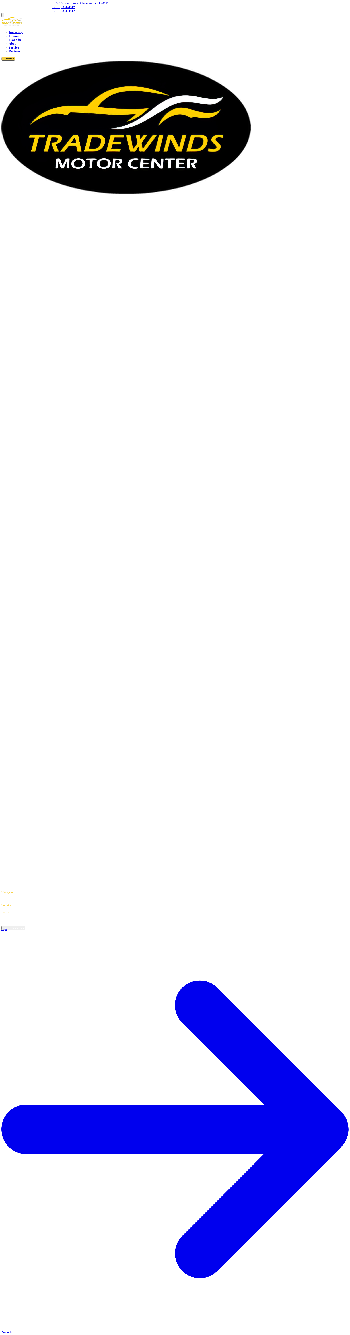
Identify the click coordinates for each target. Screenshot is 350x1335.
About (13, 43)
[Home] (11, 25)
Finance (14, 36)
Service (14, 47)
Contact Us (8, 58)
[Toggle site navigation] (2, 15)
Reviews (14, 51)
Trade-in (15, 40)
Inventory (16, 32)
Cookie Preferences (13, 928)
